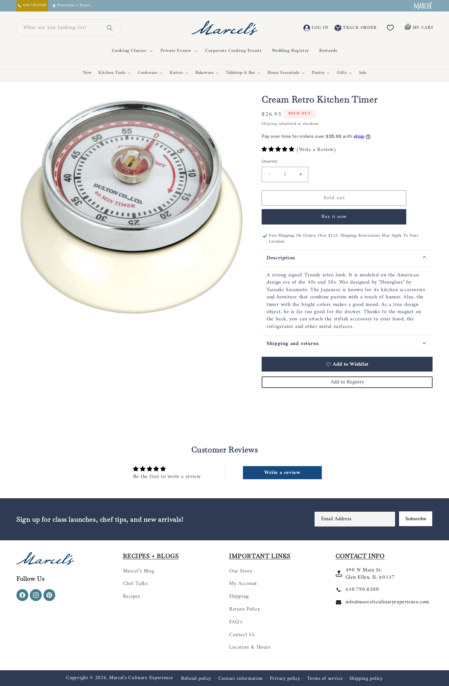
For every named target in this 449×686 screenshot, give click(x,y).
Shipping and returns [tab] (293, 343)
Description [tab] (281, 258)
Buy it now (334, 216)
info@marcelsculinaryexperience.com (387, 602)
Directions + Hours (73, 6)
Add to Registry (347, 382)
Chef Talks (135, 583)
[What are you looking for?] (110, 27)
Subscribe (415, 518)
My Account (243, 583)
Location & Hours (250, 647)
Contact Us (242, 634)
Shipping (269, 123)
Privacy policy (285, 679)
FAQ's (236, 622)
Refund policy (196, 679)
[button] (131, 51)
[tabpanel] (347, 301)
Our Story (240, 571)
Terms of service (325, 679)
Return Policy (244, 609)
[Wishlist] (390, 28)
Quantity (269, 161)
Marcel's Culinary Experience (141, 678)
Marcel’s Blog (138, 571)
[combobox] (61, 28)
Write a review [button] (282, 472)
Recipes (131, 596)
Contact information (240, 679)
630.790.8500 (362, 589)
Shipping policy (366, 679)
